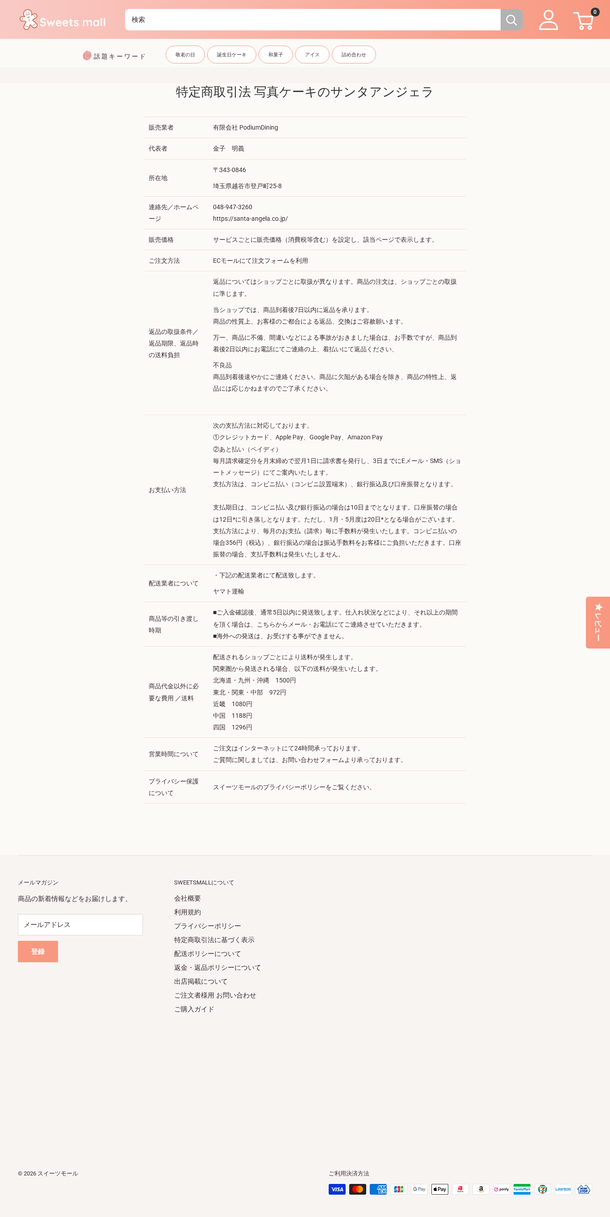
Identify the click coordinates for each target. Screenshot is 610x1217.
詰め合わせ (354, 55)
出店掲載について (201, 981)
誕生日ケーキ (232, 55)
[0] (582, 20)
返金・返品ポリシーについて (217, 968)
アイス (312, 55)
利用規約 (187, 912)
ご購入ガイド (194, 1009)
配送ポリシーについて (207, 954)
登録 (38, 951)
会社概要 (187, 898)
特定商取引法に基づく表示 (214, 940)
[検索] (512, 19)
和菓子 (275, 55)
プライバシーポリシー (207, 926)
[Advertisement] (286, 1078)
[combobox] (313, 19)
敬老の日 (185, 55)
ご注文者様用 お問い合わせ (215, 995)
